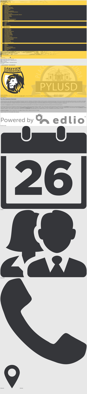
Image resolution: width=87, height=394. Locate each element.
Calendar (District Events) (8, 7)
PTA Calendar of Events (8, 13)
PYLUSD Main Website (8, 36)
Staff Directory (6, 17)
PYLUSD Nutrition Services (9, 38)
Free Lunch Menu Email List (9, 31)
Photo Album (6, 49)
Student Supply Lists (7, 41)
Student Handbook (7, 40)
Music (5, 24)
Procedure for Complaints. (4, 110)
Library (5, 23)
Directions (21, 388)
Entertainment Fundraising (8, 46)
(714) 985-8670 (22, 107)
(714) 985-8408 (66, 106)
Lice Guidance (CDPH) (8, 33)
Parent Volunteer (7, 35)
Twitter (1, 53)
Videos (5, 50)
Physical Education (7, 25)
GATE (5, 22)
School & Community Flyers (9, 42)
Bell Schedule (6, 6)
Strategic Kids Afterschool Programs (10, 19)
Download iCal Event (13, 62)
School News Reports (7, 15)
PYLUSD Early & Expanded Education (10, 37)
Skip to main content (3, 0)
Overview (6, 44)
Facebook (1, 52)
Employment (6, 10)
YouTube (1, 56)
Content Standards (7, 9)
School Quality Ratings (8, 16)
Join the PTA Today (7, 48)
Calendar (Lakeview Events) (9, 8)
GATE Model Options (8, 32)
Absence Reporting (7, 5)
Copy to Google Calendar (4, 62)
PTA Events (2, 63)
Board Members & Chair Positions (9, 47)
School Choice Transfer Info (8, 39)
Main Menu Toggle (3, 1)
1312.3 (21, 110)
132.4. (38, 110)
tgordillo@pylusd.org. (28, 107)
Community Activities (7, 29)
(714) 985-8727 (80, 107)
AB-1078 (8, 104)
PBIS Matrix (6, 12)
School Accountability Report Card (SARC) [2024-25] (13, 14)
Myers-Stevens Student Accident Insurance (11, 11)
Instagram (1, 54)
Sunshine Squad (7, 18)
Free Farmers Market (7, 30)
